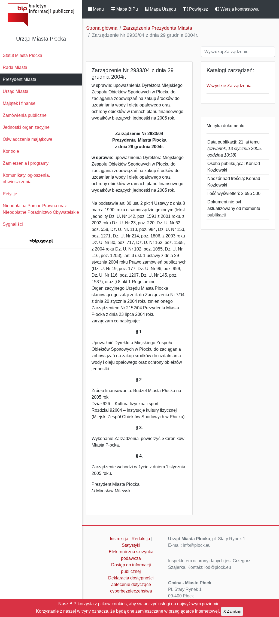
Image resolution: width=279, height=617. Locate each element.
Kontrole (11, 151)
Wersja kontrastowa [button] (239, 9)
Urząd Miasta (15, 91)
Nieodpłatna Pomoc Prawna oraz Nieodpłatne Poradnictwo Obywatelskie (41, 209)
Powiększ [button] (198, 9)
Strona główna (101, 28)
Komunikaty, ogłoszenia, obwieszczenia (26, 178)
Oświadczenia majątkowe (27, 139)
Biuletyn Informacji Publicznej (41, 14)
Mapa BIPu (126, 9)
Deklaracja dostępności (131, 578)
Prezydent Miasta (19, 79)
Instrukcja (119, 538)
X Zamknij (232, 611)
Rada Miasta (15, 67)
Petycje (10, 193)
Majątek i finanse (19, 103)
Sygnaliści (13, 224)
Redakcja (141, 538)
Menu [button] (98, 9)
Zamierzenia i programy (25, 163)
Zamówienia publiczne (25, 115)
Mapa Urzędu (162, 9)
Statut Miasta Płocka (22, 55)
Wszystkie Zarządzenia (229, 85)
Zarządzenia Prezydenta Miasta (157, 28)
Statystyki (131, 545)
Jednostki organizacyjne (26, 127)
